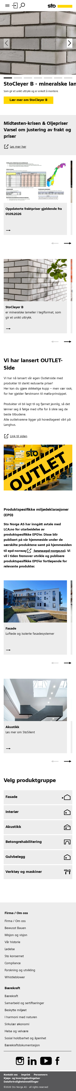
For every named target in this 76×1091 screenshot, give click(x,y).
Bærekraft (12, 988)
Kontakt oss (11, 1075)
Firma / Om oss (16, 913)
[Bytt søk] (22, 5)
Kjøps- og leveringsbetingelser (22, 1078)
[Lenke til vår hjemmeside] (60, 6)
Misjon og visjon (16, 935)
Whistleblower (15, 977)
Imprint (25, 1075)
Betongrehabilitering (24, 842)
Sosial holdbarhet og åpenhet (25, 1038)
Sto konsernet (14, 956)
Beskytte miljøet (16, 1010)
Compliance (13, 963)
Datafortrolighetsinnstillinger (21, 1082)
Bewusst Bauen (15, 928)
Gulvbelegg (15, 857)
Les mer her (18, 147)
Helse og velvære (16, 1031)
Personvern (40, 1075)
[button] (8, 77)
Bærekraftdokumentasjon (22, 1045)
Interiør (12, 812)
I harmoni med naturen (21, 1017)
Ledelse (10, 949)
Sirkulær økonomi (17, 1024)
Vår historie (12, 942)
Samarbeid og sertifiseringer (24, 1003)
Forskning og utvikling (20, 970)
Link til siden (18, 436)
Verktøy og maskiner (24, 872)
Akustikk (13, 827)
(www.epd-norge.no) (49, 551)
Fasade (11, 797)
